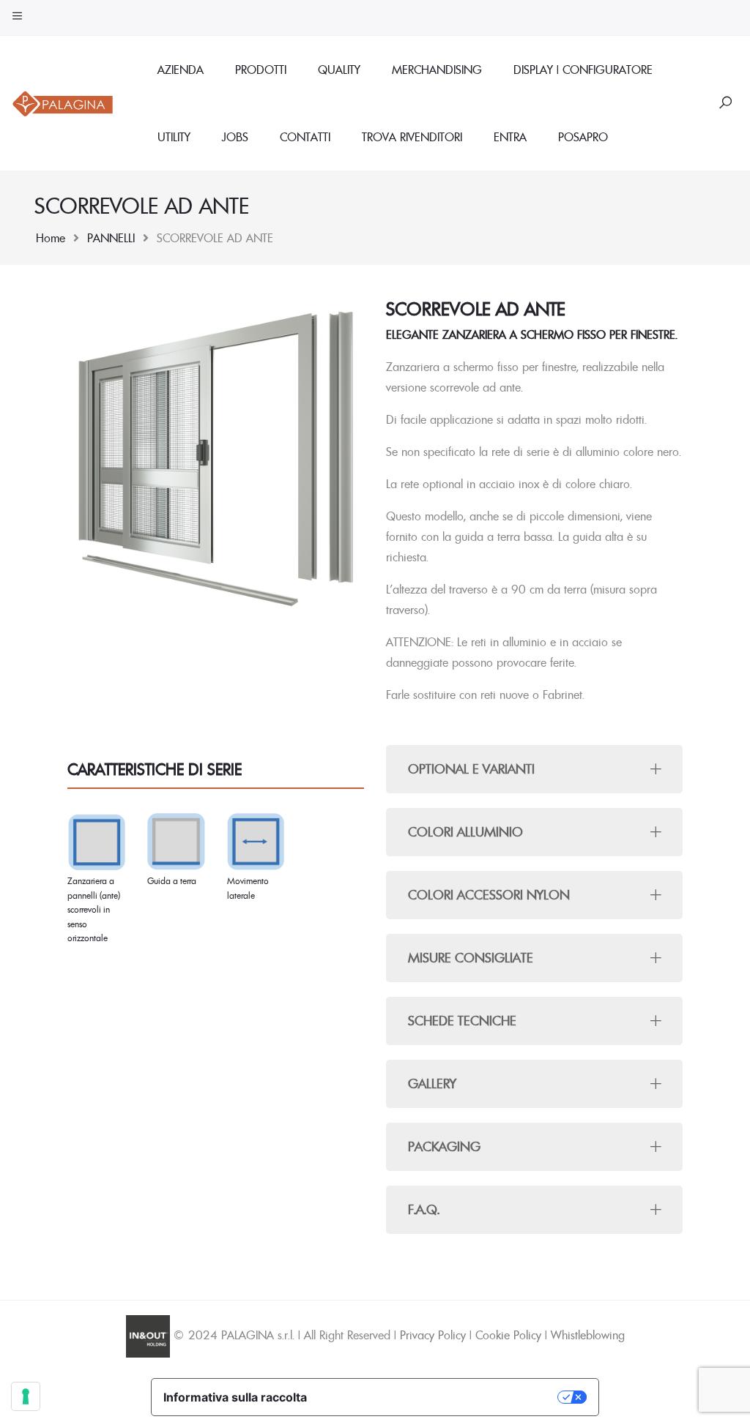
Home (50, 238)
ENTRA (510, 137)
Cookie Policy (508, 1335)
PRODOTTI (260, 69)
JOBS (235, 137)
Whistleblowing (588, 1335)
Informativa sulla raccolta (235, 1397)
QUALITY (339, 69)
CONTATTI (305, 137)
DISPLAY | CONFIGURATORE (583, 69)
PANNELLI (111, 238)
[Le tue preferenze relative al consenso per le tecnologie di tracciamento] (26, 1396)
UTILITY (173, 137)
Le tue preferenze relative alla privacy (439, 1397)
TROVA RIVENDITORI (412, 137)
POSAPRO (583, 137)
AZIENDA (180, 69)
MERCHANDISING (437, 69)
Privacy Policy (433, 1335)
